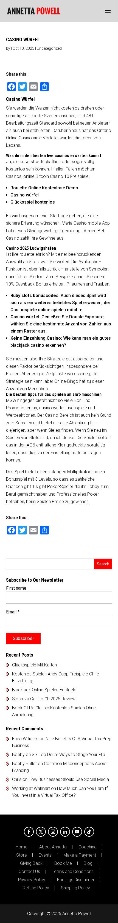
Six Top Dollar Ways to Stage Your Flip (68, 754)
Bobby (18, 754)
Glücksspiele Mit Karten (34, 665)
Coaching (87, 847)
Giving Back (31, 863)
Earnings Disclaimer (75, 880)
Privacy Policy (31, 880)
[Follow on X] (41, 832)
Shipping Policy (75, 888)
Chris (16, 779)
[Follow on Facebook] (29, 832)
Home (21, 847)
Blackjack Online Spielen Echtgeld (44, 689)
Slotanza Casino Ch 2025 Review (43, 698)
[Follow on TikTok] (89, 832)
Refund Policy (36, 888)
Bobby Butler (24, 763)
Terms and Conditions (73, 872)
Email (12, 612)
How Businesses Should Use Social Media (69, 779)
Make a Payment (79, 855)
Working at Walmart (31, 788)
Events (45, 855)
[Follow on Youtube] (77, 832)
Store (21, 855)
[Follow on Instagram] (53, 832)
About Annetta (53, 847)
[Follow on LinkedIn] (65, 832)
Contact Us (29, 872)
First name (16, 588)
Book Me (63, 863)
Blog (88, 863)
